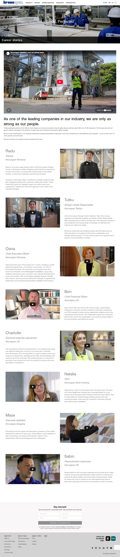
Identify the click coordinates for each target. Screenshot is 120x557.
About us (6, 538)
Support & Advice (36, 536)
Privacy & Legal (22, 536)
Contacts (34, 541)
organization (70, 3)
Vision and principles (9, 541)
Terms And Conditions (23, 538)
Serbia (105, 2)
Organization (7, 536)
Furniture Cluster (8, 552)
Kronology (6, 549)
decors (37, 3)
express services (48, 3)
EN (109, 2)
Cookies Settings (22, 544)
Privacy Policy (21, 541)
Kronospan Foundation (34, 271)
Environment (7, 544)
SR (112, 2)
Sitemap (34, 544)
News (45, 536)
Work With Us (7, 547)
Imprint (20, 547)
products (29, 3)
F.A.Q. (33, 538)
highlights (60, 3)
